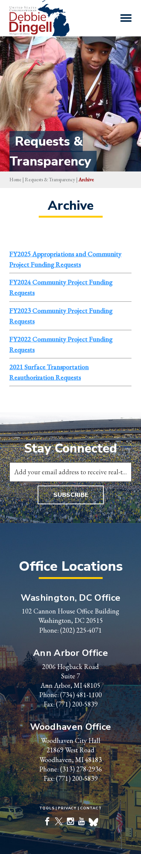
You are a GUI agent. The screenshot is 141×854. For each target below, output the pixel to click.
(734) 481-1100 (81, 694)
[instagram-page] (70, 822)
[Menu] (126, 18)
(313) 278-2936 (81, 769)
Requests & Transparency (50, 179)
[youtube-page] (81, 822)
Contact (91, 808)
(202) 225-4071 (81, 630)
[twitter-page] (59, 822)
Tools (47, 808)
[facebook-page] (47, 822)
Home (15, 179)
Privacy (67, 808)
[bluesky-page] (93, 823)
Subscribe (70, 495)
